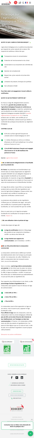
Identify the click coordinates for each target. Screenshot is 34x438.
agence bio (9, 158)
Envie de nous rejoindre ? (17, 395)
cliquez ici (9, 215)
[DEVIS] (15, 3)
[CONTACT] (20, 3)
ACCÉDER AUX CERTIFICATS (18, 383)
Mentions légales (17, 417)
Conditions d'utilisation (17, 419)
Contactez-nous (17, 391)
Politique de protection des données (17, 421)
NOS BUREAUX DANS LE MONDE (18, 385)
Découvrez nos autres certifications (11, 334)
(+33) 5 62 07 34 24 (17, 398)
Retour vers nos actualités (17, 365)
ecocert (15, 158)
